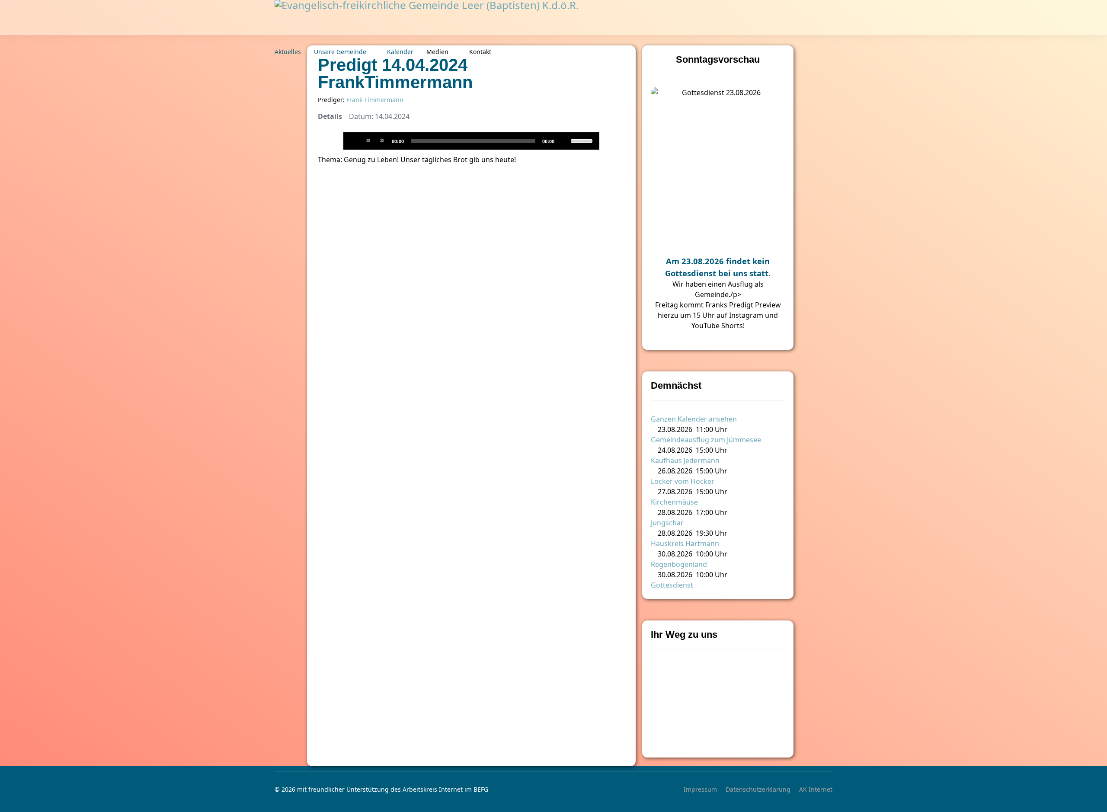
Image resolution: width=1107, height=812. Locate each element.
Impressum (700, 789)
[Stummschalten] (563, 140)
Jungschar (667, 522)
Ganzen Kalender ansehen (694, 419)
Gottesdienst (672, 585)
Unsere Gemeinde (340, 52)
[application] (471, 141)
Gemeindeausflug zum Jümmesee (706, 439)
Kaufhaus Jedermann (685, 460)
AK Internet (815, 789)
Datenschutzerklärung (758, 789)
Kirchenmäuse (674, 502)
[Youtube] (809, 52)
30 (368, 141)
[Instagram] (827, 52)
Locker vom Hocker (682, 481)
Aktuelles (288, 52)
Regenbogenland (679, 564)
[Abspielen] (354, 140)
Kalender (400, 52)
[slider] (583, 140)
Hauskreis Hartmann (685, 543)
